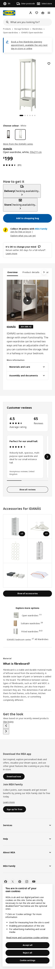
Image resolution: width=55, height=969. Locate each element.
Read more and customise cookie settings (27, 937)
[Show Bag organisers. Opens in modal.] (15, 575)
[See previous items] (6, 726)
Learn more (9, 802)
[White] (20, 134)
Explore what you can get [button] (23, 235)
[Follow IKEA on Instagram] (26, 881)
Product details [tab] (30, 272)
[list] (27, 456)
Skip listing (8, 721)
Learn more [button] (11, 253)
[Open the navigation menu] (49, 13)
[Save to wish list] (49, 64)
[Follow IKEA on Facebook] (5, 881)
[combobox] (26, 22)
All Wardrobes (41, 639)
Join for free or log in (20, 231)
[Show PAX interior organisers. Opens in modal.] (15, 551)
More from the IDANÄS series (18, 143)
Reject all (27, 952)
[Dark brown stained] (8, 134)
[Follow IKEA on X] (12, 881)
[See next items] (44, 272)
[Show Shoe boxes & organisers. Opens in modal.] (40, 575)
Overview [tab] (12, 272)
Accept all (27, 945)
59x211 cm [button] (36, 152)
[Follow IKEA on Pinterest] (19, 881)
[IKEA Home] (9, 12)
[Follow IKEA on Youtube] (33, 881)
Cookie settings (27, 960)
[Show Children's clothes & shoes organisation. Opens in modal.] (40, 551)
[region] (27, 84)
